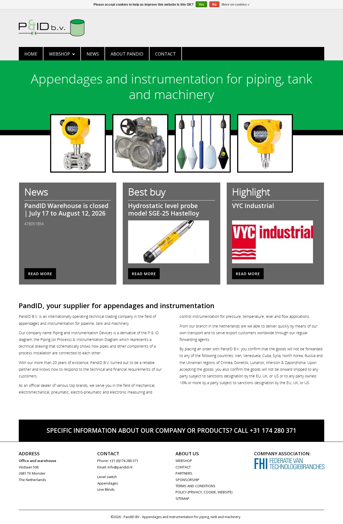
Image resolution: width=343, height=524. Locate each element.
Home (30, 54)
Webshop (59, 54)
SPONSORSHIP (187, 479)
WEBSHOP (184, 460)
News (93, 54)
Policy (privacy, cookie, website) (204, 492)
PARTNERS (184, 473)
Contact (165, 54)
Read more (40, 273)
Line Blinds (106, 489)
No (214, 4)
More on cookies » (235, 4)
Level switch (107, 476)
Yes (201, 4)
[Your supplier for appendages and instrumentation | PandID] (171, 27)
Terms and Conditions (195, 485)
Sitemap (182, 498)
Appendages (107, 483)
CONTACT (183, 467)
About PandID (127, 54)
